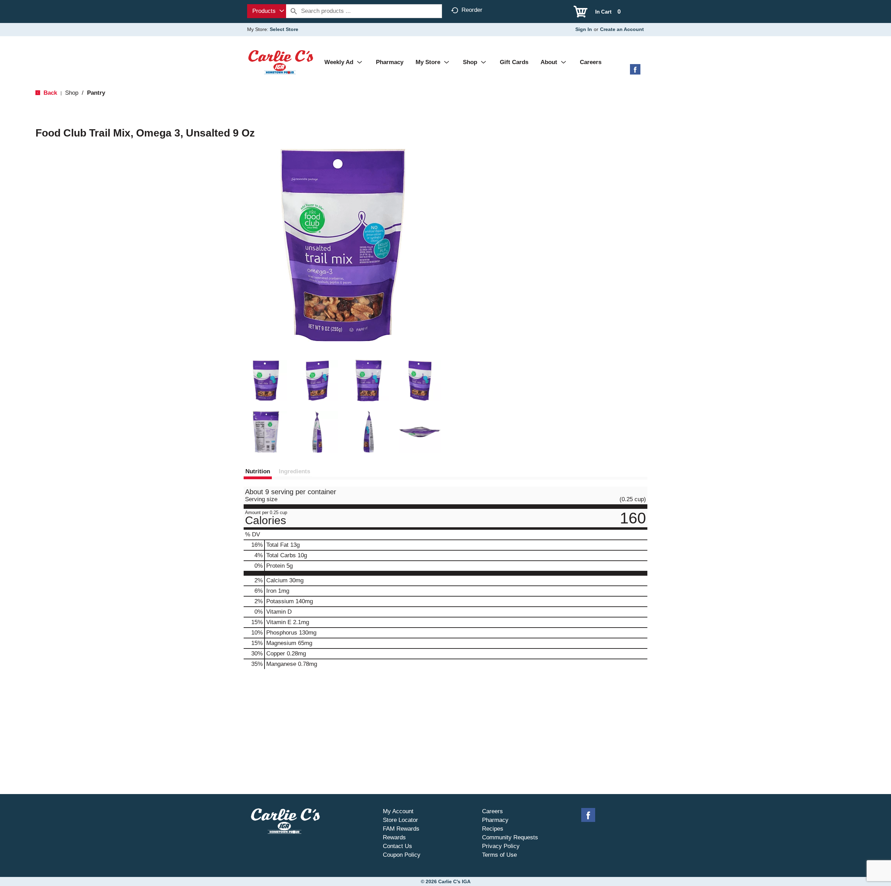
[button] (266, 380)
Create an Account (622, 29)
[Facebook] (635, 72)
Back (49, 93)
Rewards (394, 837)
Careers (492, 811)
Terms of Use (499, 855)
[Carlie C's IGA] (280, 62)
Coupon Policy (401, 855)
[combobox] (266, 11)
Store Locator (400, 820)
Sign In (583, 29)
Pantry (96, 93)
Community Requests (510, 837)
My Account (398, 811)
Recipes (492, 828)
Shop (71, 93)
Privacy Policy (501, 846)
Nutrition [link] (257, 471)
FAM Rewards (401, 828)
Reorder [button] (472, 10)
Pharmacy (495, 820)
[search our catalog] (293, 11)
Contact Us (397, 846)
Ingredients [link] (294, 471)
